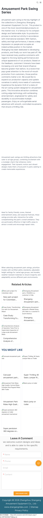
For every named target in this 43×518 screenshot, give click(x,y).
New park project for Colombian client (10, 298)
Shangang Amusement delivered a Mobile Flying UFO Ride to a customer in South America (31, 319)
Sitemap (34, 507)
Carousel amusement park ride (10, 376)
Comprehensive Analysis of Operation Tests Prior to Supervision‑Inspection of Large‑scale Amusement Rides (10, 339)
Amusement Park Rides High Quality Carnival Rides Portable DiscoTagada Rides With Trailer (11, 403)
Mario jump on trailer (30, 403)
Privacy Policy (21, 510)
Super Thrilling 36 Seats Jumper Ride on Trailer (32, 376)
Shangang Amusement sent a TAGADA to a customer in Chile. (32, 300)
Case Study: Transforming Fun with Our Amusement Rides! (11, 317)
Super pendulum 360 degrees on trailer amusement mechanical (11, 429)
